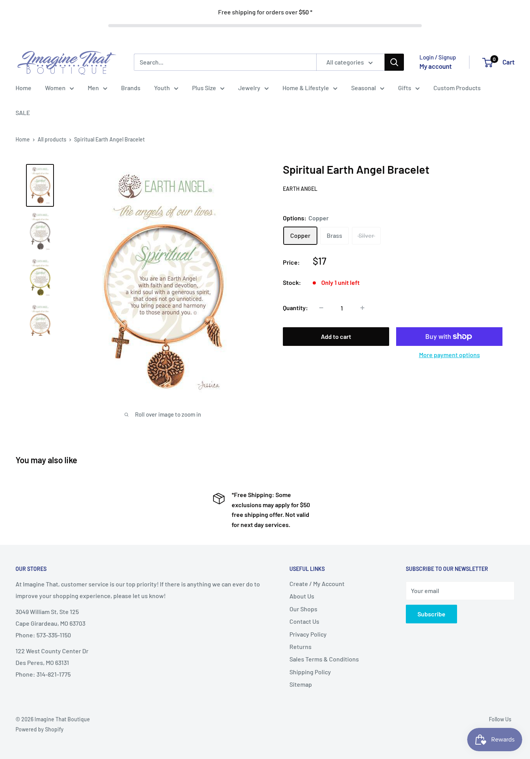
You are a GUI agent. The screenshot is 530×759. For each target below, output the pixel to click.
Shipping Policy (310, 671)
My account (435, 66)
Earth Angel (300, 188)
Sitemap (300, 684)
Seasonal (363, 87)
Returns (300, 646)
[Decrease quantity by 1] (321, 308)
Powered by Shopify (40, 729)
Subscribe (431, 614)
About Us (301, 596)
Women (55, 87)
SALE (23, 112)
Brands (130, 87)
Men (93, 87)
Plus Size (204, 87)
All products (52, 139)
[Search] (394, 62)
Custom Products (457, 87)
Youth (162, 87)
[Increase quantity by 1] (362, 308)
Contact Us (304, 621)
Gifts (404, 87)
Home (23, 87)
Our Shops (303, 608)
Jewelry (249, 87)
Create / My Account (317, 583)
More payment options (449, 354)
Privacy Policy (308, 634)
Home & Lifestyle (305, 87)
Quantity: (295, 307)
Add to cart (336, 336)
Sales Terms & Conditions (324, 659)
